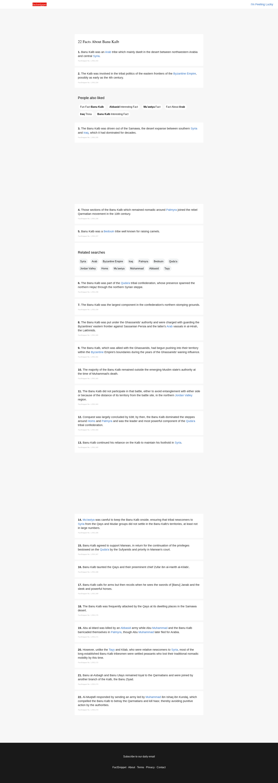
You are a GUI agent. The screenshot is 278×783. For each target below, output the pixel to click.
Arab (108, 52)
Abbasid (154, 268)
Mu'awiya (119, 268)
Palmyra (171, 209)
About (131, 767)
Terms (140, 767)
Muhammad (137, 268)
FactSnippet (119, 767)
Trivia (86, 114)
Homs (104, 268)
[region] (139, 21)
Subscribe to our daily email (139, 756)
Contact (161, 767)
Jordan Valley (88, 268)
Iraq (85, 132)
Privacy (150, 767)
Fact (152, 106)
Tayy (167, 268)
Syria (96, 56)
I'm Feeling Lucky (262, 4)
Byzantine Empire (184, 73)
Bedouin (109, 231)
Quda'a (173, 261)
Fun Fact (92, 106)
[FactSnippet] (39, 5)
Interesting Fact (123, 106)
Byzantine (97, 352)
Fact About (175, 106)
